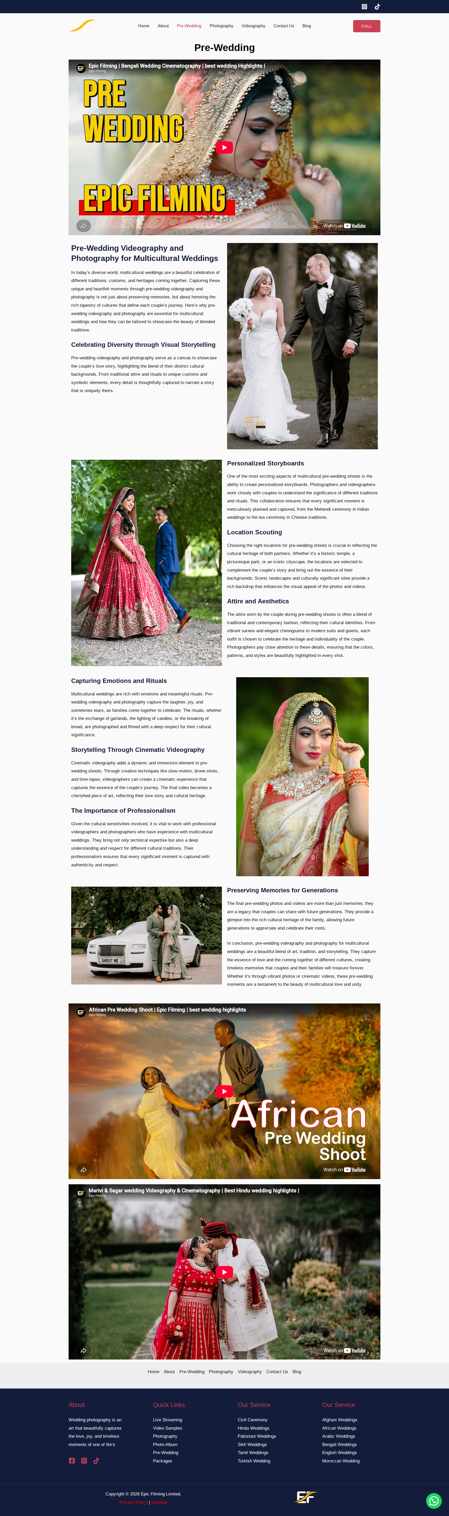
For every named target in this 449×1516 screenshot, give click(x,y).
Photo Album (165, 1444)
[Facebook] (72, 1460)
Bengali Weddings (339, 1444)
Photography (221, 26)
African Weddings (339, 1428)
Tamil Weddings (253, 1452)
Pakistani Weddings (257, 1436)
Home (143, 26)
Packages (162, 1461)
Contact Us (284, 26)
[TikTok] (377, 7)
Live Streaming (167, 1419)
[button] (366, 26)
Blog (306, 26)
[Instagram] (364, 7)
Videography (253, 26)
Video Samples (167, 1428)
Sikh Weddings (252, 1444)
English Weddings (339, 1452)
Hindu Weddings (253, 1428)
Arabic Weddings (338, 1436)
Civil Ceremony (253, 1419)
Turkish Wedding (254, 1461)
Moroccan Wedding (341, 1461)
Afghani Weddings (339, 1419)
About (163, 26)
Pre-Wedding (189, 26)
